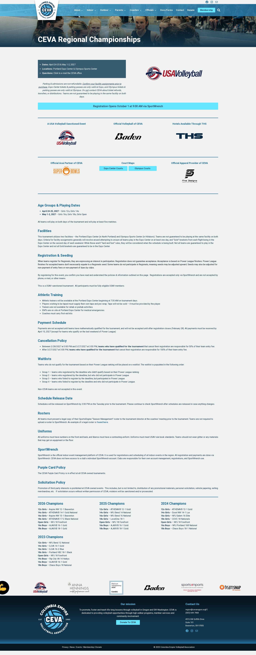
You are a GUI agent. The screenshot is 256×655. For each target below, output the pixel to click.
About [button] (77, 10)
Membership (88, 647)
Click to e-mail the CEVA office (68, 73)
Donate (191, 10)
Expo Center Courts (113, 168)
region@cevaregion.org (196, 610)
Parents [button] (119, 10)
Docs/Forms (166, 10)
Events (79, 647)
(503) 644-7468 (192, 613)
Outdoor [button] (104, 10)
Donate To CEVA (128, 622)
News (72, 647)
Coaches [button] (134, 10)
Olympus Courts (142, 168)
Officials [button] (149, 10)
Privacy (65, 647)
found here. (103, 422)
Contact (180, 10)
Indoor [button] (90, 10)
